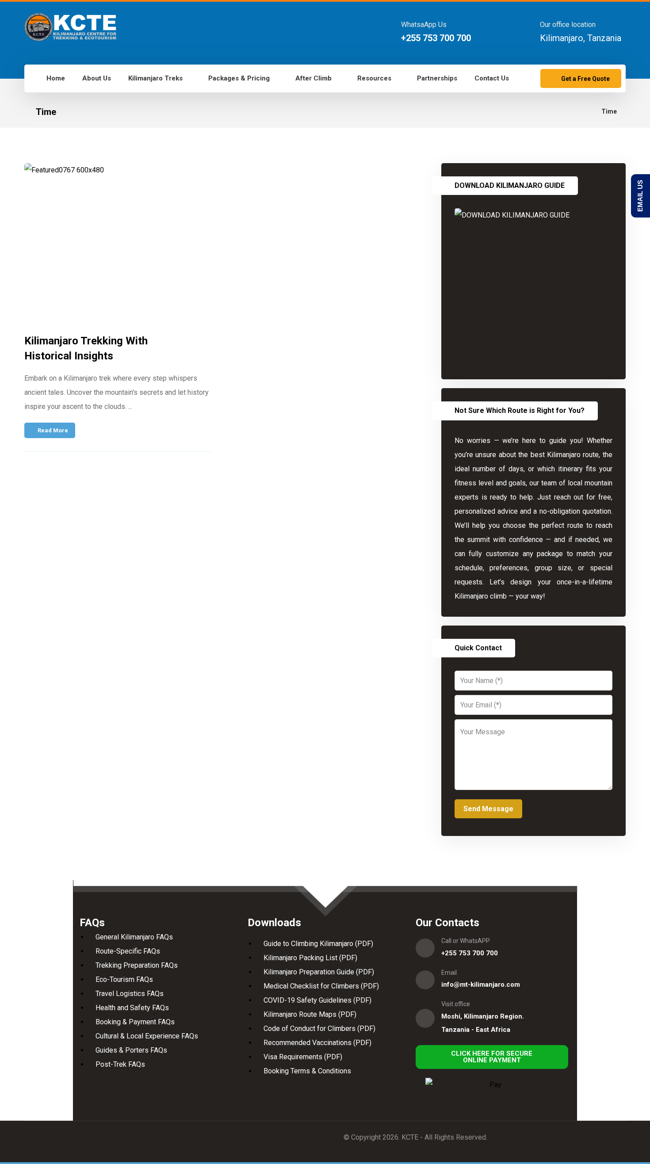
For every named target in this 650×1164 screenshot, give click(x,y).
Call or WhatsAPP (465, 940)
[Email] (425, 979)
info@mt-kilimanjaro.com (480, 984)
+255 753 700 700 (469, 953)
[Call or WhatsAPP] (425, 948)
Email (449, 972)
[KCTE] (70, 27)
